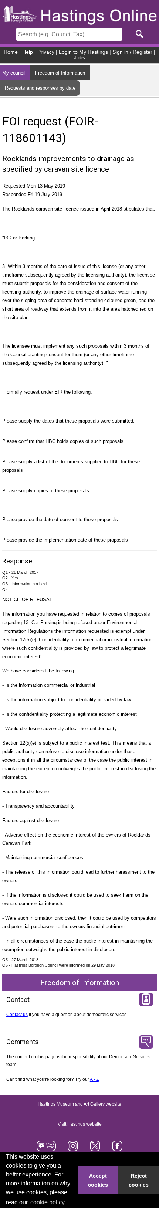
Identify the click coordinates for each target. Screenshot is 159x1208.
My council (14, 73)
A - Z (94, 1079)
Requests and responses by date (40, 88)
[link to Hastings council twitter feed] (95, 1148)
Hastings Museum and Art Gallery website (79, 1104)
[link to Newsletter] (46, 1148)
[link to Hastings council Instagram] (73, 1148)
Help (27, 52)
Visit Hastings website (80, 1124)
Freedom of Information (60, 73)
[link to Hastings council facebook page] (117, 1148)
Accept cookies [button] (98, 1180)
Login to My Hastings (83, 52)
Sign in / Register (132, 52)
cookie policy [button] (47, 1202)
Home (11, 52)
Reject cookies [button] (139, 1180)
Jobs (79, 57)
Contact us (17, 1014)
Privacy (45, 52)
